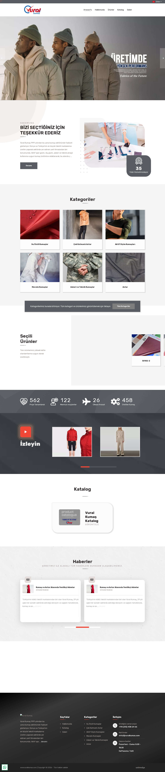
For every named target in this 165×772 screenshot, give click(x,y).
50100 (130, 361)
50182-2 (98, 361)
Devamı (29, 166)
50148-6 (66, 361)
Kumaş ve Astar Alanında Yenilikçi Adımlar (55, 587)
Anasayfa (88, 10)
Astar (125, 287)
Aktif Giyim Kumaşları (125, 244)
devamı (38, 606)
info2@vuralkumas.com (129, 735)
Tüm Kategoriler (123, 306)
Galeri (129, 10)
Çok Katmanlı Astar (82, 244)
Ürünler (111, 10)
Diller (157, 2)
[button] (85, 466)
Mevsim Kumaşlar (40, 287)
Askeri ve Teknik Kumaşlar (82, 287)
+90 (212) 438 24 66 (128, 727)
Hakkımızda (100, 10)
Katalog (120, 10)
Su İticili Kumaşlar (39, 244)
